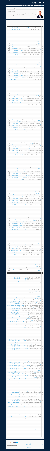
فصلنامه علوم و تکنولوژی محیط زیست (15, 39)
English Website (7, 0)
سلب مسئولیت (13, 0)
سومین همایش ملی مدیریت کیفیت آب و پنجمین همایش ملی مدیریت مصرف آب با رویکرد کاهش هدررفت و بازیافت (14, 418)
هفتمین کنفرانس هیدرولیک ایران (17, 303)
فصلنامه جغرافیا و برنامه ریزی (15, 106)
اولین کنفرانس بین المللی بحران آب (16, 306)
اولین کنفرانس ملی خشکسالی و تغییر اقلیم (16, 376)
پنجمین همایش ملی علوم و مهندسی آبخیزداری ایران (15, 345)
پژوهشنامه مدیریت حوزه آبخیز (15, 144)
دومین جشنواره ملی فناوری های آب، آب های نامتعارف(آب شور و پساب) (14, 385)
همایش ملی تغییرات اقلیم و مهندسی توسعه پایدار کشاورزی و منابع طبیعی (14, 281)
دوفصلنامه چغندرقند (16, 171)
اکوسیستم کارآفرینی (28, 444)
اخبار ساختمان (29, 445)
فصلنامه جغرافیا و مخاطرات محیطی (14, 183)
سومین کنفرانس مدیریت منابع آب (16, 286)
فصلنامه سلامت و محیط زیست (15, 252)
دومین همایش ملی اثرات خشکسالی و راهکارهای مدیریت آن (14, 321)
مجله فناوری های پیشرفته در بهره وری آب (14, 168)
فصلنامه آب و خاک (16, 50)
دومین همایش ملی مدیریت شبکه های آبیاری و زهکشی (14, 293)
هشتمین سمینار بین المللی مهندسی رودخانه (16, 327)
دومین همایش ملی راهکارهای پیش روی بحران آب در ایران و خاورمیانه (14, 316)
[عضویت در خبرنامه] (17, 445)
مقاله (42, 442)
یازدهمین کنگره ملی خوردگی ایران (16, 299)
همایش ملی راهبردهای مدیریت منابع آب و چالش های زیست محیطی (14, 416)
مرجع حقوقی (42, 446)
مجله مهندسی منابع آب (15, 96)
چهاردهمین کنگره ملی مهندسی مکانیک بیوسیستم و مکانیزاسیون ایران (14, 358)
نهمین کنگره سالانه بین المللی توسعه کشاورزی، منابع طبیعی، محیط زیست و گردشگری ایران (13, 382)
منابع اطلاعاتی (16, 0)
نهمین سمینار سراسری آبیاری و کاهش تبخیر (16, 290)
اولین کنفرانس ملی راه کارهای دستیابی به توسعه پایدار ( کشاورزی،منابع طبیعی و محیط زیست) (14, 330)
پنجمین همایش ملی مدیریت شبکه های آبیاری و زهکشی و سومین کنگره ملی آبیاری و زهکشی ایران (13, 355)
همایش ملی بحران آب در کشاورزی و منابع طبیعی (15, 288)
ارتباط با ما (11, 0)
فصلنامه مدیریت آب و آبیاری (15, 81)
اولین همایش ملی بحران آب (17, 279)
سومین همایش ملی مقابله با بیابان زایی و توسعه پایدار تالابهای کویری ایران (14, 434)
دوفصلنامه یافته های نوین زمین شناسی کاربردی (14, 135)
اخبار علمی (30, 443)
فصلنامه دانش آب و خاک (15, 40)
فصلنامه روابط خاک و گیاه (15, 58)
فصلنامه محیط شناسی (15, 192)
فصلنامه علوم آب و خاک (15, 269)
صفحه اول (21, 0)
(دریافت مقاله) (27, 27)
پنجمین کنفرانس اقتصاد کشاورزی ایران (16, 292)
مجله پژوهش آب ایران (15, 52)
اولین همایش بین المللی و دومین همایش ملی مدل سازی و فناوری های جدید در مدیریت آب (13, 403)
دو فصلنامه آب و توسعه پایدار (15, 221)
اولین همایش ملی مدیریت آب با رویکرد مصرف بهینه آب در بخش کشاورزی (13, 415)
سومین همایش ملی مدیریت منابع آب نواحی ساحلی (15, 373)
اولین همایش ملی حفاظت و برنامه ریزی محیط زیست (15, 328)
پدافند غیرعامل (29, 446)
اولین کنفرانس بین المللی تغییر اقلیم (16, 325)
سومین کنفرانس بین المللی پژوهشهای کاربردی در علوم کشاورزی (13, 305)
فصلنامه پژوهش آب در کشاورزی (14, 31)
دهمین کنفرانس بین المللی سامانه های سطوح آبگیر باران (14, 379)
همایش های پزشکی (41, 445)
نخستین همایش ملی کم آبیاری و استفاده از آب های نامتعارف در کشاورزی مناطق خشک (14, 341)
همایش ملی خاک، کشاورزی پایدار (17, 380)
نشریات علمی (42, 443)
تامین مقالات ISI (41, 442)
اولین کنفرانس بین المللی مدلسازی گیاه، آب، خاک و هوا (14, 399)
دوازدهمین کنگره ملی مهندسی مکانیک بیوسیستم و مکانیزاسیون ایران (13, 436)
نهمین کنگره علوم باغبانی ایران (17, 276)
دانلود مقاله (23, 5)
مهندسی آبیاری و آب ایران (15, 27)
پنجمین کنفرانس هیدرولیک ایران (17, 278)
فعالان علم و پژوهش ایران (37, 2)
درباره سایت (19, 0)
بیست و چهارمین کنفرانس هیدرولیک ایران (16, 342)
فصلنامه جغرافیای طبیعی (15, 73)
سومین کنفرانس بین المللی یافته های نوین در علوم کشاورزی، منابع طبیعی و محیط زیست (14, 324)
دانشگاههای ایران (29, 442)
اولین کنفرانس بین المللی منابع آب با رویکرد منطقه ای (15, 425)
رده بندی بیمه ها (29, 447)
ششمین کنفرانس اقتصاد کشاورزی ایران (16, 430)
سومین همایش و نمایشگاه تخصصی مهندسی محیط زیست (14, 314)
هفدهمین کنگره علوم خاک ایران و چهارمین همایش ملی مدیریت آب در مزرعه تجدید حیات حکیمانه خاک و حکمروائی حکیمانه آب (14, 302)
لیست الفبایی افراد (37, 5)
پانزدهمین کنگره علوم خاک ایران (17, 350)
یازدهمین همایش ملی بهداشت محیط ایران (16, 338)
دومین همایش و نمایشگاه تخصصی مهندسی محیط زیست (14, 353)
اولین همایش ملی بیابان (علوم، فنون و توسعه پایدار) (15, 413)
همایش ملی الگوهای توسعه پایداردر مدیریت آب (15, 319)
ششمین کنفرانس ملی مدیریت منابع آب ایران (15, 282)
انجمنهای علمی (29, 442)
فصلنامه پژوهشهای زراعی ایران (14, 127)
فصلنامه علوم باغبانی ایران (15, 42)
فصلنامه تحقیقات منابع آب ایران (14, 219)
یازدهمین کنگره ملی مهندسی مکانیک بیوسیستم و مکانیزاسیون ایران (14, 406)
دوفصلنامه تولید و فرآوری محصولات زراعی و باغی (15, 64)
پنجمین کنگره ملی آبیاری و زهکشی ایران (16, 322)
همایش (42, 444)
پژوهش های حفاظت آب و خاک (15, 48)
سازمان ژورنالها (27, 5)
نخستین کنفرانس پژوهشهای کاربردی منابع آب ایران (15, 274)
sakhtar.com (7, 449)
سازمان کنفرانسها (32, 5)
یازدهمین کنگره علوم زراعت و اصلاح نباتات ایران (15, 283)
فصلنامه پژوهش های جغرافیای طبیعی (15, 70)
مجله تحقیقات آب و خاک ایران (15, 65)
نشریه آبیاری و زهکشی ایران (15, 90)
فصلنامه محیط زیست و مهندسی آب (14, 170)
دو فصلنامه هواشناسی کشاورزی (14, 190)
